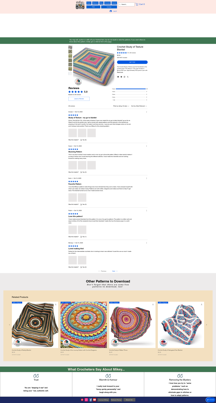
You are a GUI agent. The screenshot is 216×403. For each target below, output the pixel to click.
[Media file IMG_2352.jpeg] (82, 260)
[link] (141, 4)
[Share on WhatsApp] (125, 77)
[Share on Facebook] (118, 77)
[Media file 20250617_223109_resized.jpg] (82, 133)
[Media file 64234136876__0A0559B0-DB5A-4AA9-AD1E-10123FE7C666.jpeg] (82, 229)
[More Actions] (147, 112)
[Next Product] (207, 325)
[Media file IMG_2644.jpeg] (72, 260)
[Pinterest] (82, 399)
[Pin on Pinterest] (121, 77)
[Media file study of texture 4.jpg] (72, 197)
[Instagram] (86, 399)
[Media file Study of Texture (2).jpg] (82, 197)
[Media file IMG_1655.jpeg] (72, 165)
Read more (120, 72)
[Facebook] (90, 399)
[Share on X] (128, 77)
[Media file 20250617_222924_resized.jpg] (72, 133)
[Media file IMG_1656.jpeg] (82, 165)
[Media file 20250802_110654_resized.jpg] (91, 133)
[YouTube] (94, 399)
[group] (108, 328)
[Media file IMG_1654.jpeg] (91, 165)
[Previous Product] (9, 325)
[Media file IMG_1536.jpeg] (72, 229)
